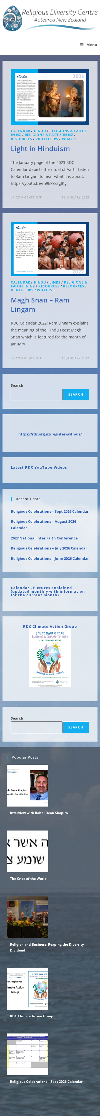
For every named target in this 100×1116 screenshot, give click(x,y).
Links (54, 282)
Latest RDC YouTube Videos (39, 467)
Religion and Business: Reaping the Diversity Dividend (47, 947)
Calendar (20, 131)
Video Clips (47, 139)
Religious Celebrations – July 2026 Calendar (49, 548)
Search (17, 385)
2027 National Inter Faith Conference (44, 538)
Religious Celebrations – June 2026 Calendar (50, 558)
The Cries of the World (28, 878)
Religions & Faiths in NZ (49, 134)
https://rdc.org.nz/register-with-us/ (50, 434)
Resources (21, 139)
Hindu (40, 131)
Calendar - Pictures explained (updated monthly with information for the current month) (48, 591)
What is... (71, 139)
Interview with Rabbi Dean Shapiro (39, 812)
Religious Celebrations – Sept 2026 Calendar (50, 511)
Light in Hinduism (40, 148)
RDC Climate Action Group (50, 626)
